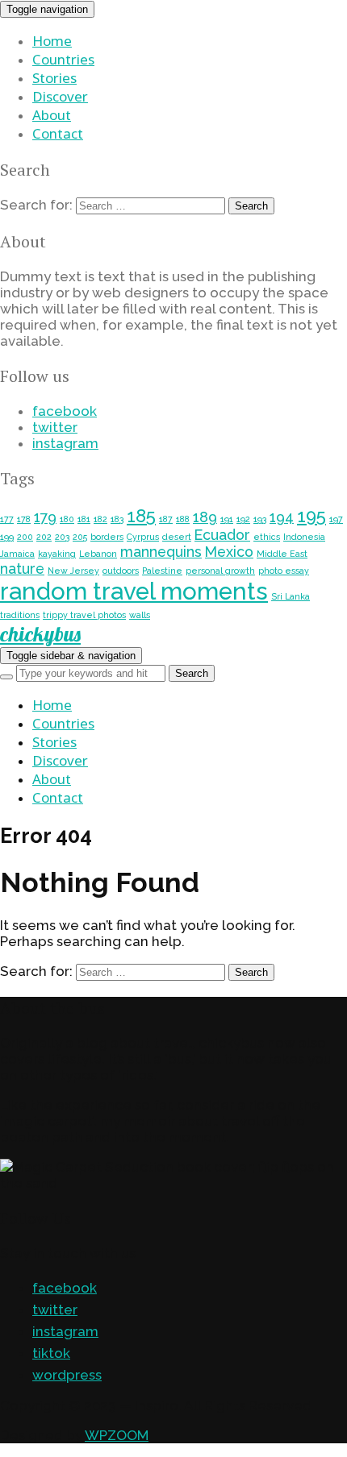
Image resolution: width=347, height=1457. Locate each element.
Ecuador (222, 534)
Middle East (282, 553)
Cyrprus (143, 537)
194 (282, 516)
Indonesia (304, 537)
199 (7, 537)
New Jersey (73, 570)
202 (44, 537)
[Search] (6, 677)
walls (139, 615)
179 (45, 516)
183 (117, 519)
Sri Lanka (290, 596)
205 (80, 537)
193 (259, 519)
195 (311, 515)
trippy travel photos (84, 615)
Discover (60, 96)
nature (22, 568)
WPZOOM (116, 1435)
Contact (57, 133)
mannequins (161, 551)
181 (83, 519)
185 (141, 515)
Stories (54, 77)
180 (67, 519)
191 (226, 519)
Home (52, 40)
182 (100, 519)
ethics (266, 537)
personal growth (220, 570)
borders (106, 537)
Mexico (229, 551)
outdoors (120, 570)
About (51, 115)
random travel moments (134, 591)
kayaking (57, 553)
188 (183, 519)
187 (166, 519)
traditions (20, 615)
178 (24, 519)
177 (7, 519)
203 (62, 537)
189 (205, 516)
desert (176, 537)
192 (243, 519)
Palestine (162, 570)
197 (336, 519)
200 (25, 537)
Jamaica (17, 553)
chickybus (40, 633)
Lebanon (98, 553)
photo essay (283, 570)
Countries (63, 59)
